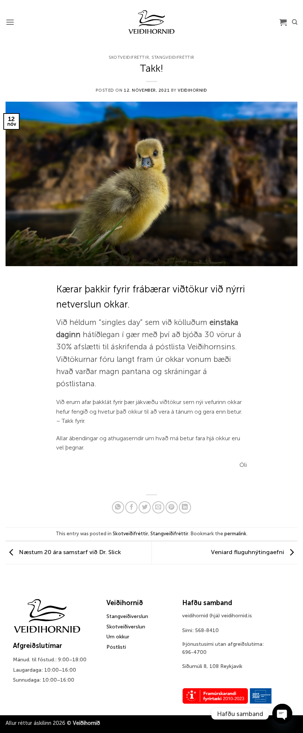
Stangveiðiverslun (127, 616)
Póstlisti (116, 647)
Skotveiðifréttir (129, 57)
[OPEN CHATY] (282, 714)
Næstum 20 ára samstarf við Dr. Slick (69, 552)
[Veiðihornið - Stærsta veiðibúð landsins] (152, 22)
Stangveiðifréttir (173, 57)
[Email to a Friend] (158, 507)
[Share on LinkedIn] (185, 507)
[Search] (294, 22)
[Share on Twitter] (145, 507)
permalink (235, 533)
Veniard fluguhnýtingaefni (248, 552)
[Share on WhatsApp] (118, 507)
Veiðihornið (192, 90)
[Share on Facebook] (131, 507)
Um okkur (117, 637)
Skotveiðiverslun (125, 627)
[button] (10, 22)
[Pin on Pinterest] (172, 507)
